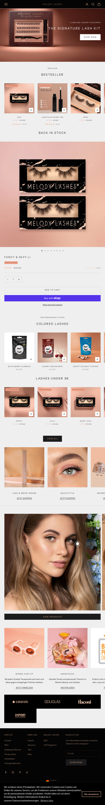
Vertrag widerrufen (12, 763)
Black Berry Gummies (19, 366)
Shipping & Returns (12, 749)
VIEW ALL (52, 438)
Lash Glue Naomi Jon (52, 117)
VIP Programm (50, 745)
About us (31, 745)
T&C (30, 749)
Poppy (19, 421)
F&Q (6, 745)
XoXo (85, 117)
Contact (7, 740)
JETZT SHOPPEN (24, 498)
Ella (52, 421)
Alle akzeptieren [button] (91, 794)
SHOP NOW (90, 37)
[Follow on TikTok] (27, 772)
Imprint (31, 740)
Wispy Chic (85, 421)
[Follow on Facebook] (5, 772)
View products (52, 617)
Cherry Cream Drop (52, 366)
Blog (29, 754)
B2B (45, 740)
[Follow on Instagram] (12, 772)
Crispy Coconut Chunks (85, 366)
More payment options (52, 305)
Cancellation (9, 759)
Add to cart (52, 290)
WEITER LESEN (68, 687)
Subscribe (76, 762)
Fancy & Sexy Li (17, 257)
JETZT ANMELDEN (24, 687)
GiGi (19, 117)
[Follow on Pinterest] (20, 772)
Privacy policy (10, 754)
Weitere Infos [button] (46, 801)
